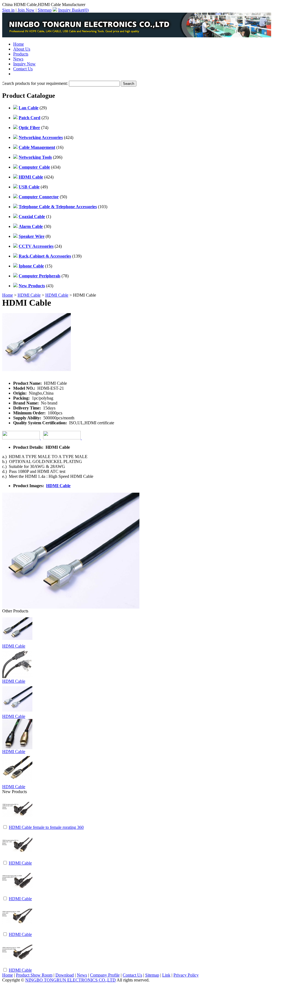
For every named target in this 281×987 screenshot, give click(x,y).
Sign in (8, 10)
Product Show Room (34, 975)
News (18, 59)
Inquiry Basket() (73, 10)
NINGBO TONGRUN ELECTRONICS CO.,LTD (70, 980)
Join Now (26, 10)
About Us (21, 49)
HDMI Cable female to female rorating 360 (46, 827)
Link (166, 975)
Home (18, 44)
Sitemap (45, 10)
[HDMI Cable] (17, 858)
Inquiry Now (24, 64)
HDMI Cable (29, 295)
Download (64, 975)
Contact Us (23, 68)
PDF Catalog (24, 73)
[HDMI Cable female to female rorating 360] (17, 823)
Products (20, 54)
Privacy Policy (186, 975)
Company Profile (105, 975)
